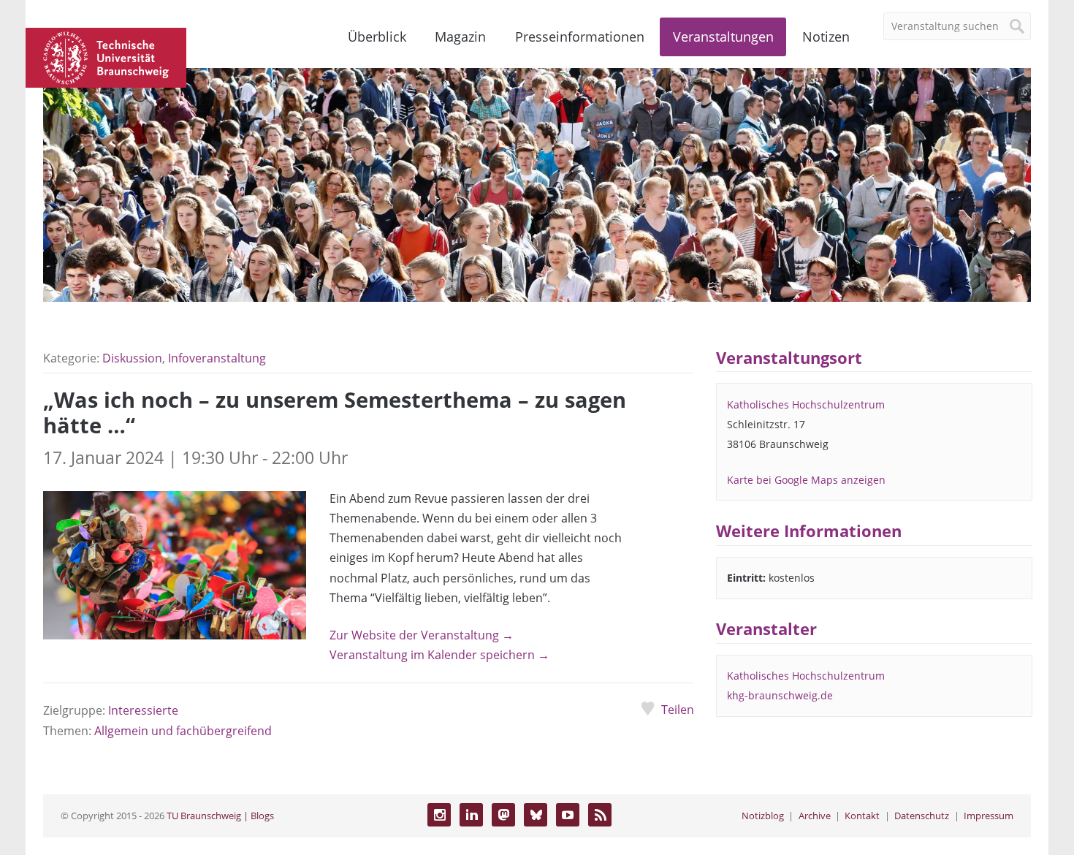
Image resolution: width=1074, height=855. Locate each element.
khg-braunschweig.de (780, 695)
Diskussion (132, 358)
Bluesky (535, 814)
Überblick (377, 36)
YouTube (567, 814)
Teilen (677, 710)
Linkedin (471, 814)
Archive (815, 815)
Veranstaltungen (723, 36)
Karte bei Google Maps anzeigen (806, 480)
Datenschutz (921, 815)
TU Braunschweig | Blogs (220, 815)
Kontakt (862, 815)
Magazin (460, 36)
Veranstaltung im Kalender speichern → (439, 655)
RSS (600, 814)
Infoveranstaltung (217, 358)
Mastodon (503, 814)
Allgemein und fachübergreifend (183, 731)
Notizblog (763, 815)
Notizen (826, 36)
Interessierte (143, 710)
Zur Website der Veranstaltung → (422, 635)
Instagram (439, 814)
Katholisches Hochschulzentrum (806, 404)
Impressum (988, 815)
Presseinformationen (579, 36)
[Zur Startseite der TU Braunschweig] (106, 56)
